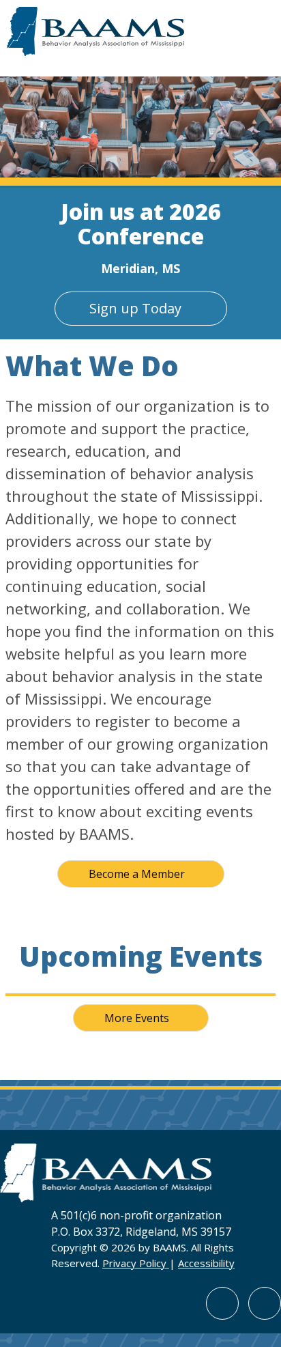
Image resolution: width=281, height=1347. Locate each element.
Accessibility (206, 1263)
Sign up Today (135, 308)
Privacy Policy (135, 1263)
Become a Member (137, 873)
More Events (136, 1017)
